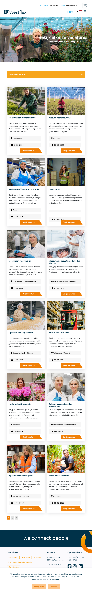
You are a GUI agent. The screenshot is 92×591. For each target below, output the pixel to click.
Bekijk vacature (29, 151)
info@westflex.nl (71, 5)
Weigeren (54, 586)
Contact (37, 557)
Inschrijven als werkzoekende (20, 562)
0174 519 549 (53, 5)
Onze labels (25, 557)
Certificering (13, 567)
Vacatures (12, 557)
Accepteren (39, 586)
